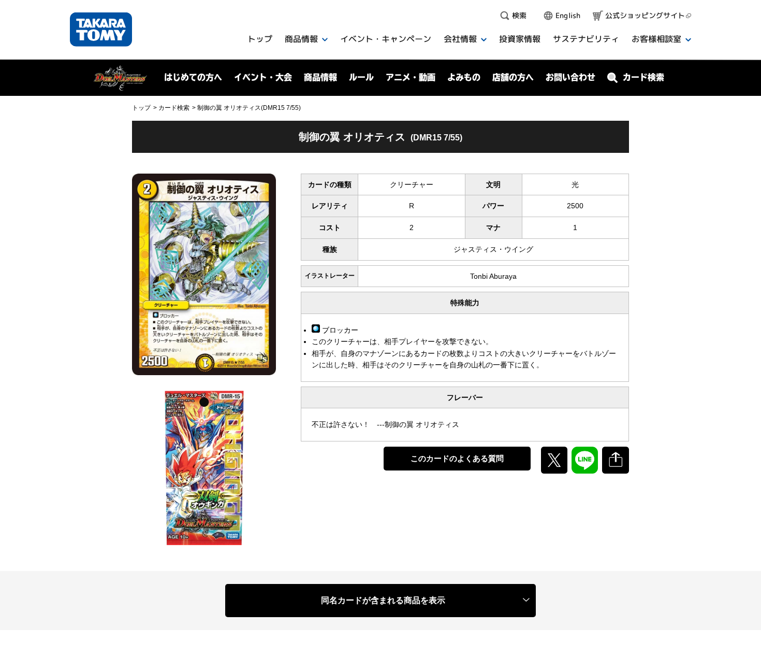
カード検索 (173, 107)
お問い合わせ (570, 77)
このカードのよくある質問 (457, 458)
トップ (141, 107)
